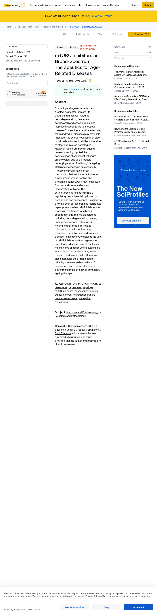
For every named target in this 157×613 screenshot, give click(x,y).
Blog (80, 5)
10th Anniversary (93, 5)
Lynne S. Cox (81, 81)
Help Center (69, 5)
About (58, 5)
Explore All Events (101, 16)
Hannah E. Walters (64, 81)
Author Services (111, 5)
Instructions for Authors (41, 5)
